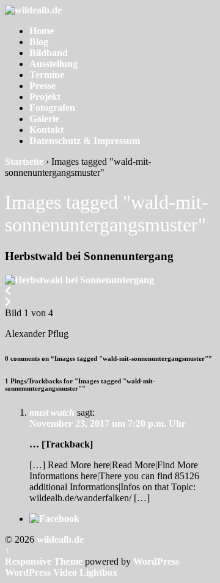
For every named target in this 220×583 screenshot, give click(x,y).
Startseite (24, 161)
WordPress (156, 561)
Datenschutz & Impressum (84, 141)
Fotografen (52, 108)
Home (41, 31)
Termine (46, 75)
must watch (52, 412)
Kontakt (46, 130)
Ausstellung (53, 64)
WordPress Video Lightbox (61, 572)
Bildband (48, 53)
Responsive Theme (43, 561)
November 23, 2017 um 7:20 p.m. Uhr (107, 423)
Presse (42, 86)
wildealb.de (59, 539)
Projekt (45, 97)
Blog (38, 42)
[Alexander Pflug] (79, 280)
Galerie (44, 119)
